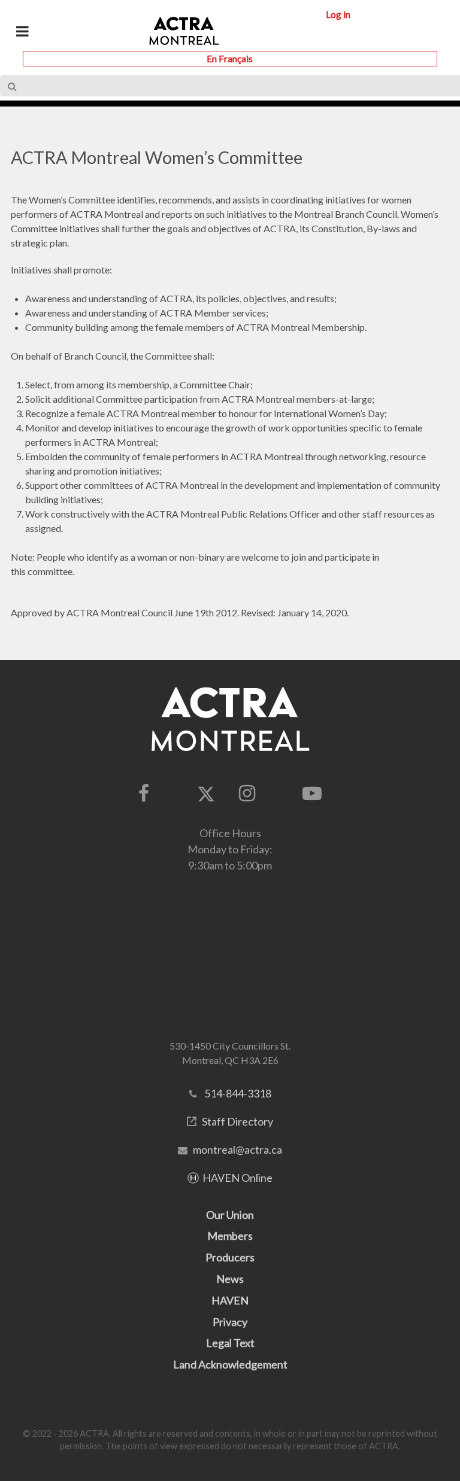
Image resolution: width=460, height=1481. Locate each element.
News (230, 1278)
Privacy (230, 1321)
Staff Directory (237, 1121)
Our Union (230, 1214)
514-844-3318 (237, 1093)
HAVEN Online (237, 1177)
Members (230, 1235)
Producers (230, 1257)
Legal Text (230, 1342)
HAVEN (230, 1300)
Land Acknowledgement (230, 1364)
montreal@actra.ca (237, 1149)
